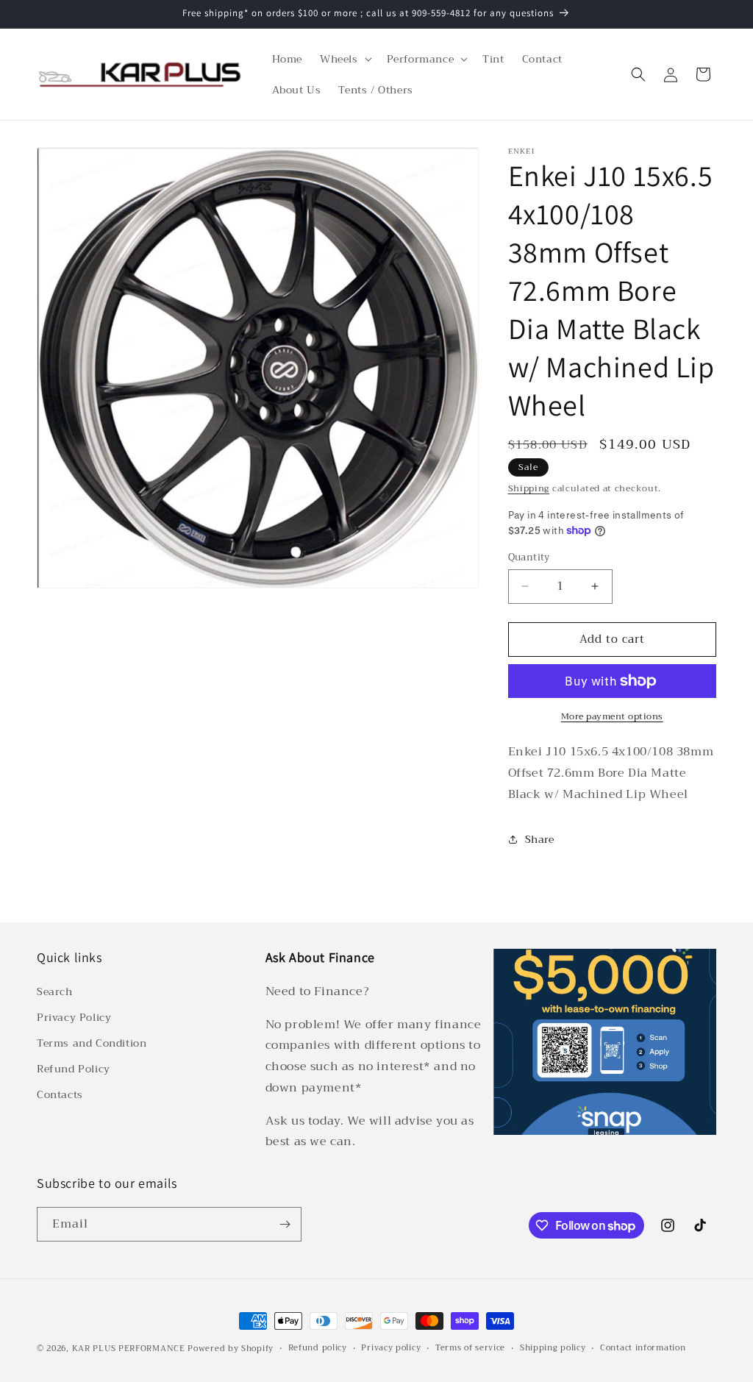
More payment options (612, 716)
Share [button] (539, 839)
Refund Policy (73, 1069)
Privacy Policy (74, 1017)
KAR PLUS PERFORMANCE (128, 1349)
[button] (344, 58)
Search (55, 991)
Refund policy (317, 1348)
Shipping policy (553, 1348)
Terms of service (470, 1348)
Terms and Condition (91, 1043)
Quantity (529, 557)
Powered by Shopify (231, 1349)
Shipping (529, 488)
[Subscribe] (284, 1224)
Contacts (60, 1094)
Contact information (642, 1348)
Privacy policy (391, 1348)
